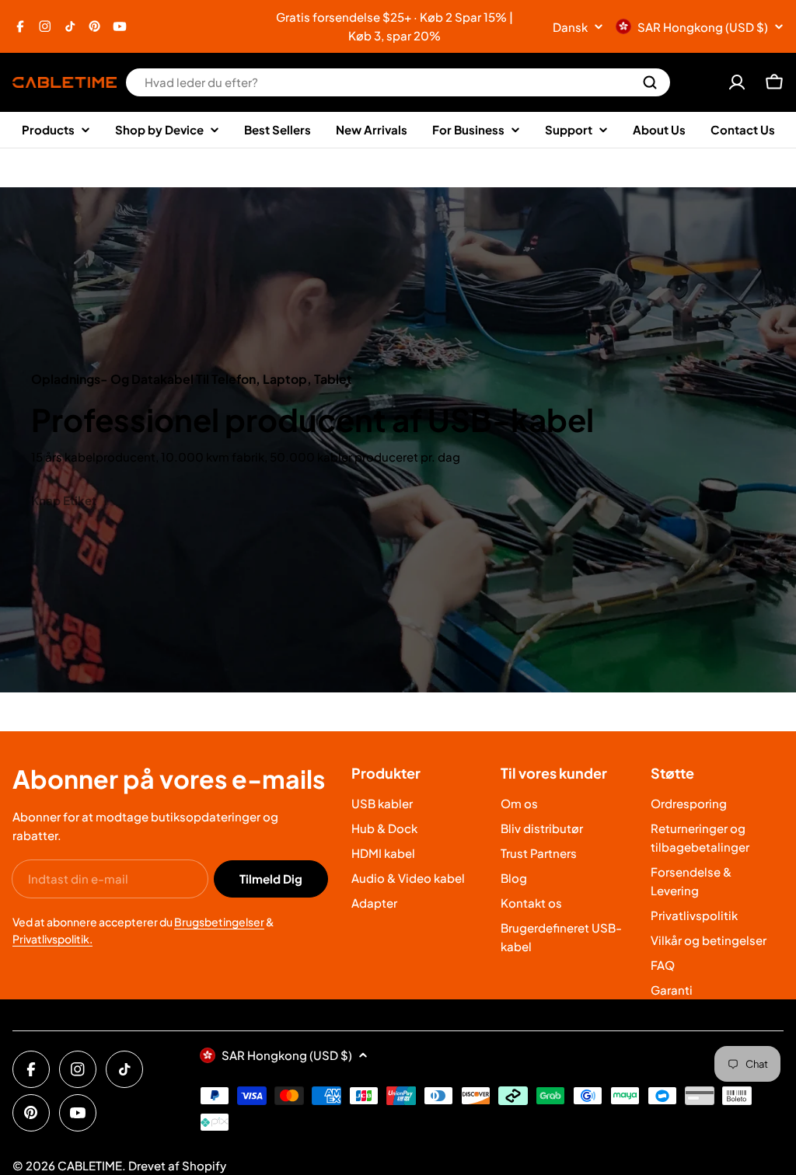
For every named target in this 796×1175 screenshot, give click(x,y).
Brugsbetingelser (219, 922)
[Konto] (737, 82)
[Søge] (650, 82)
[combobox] (398, 82)
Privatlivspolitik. (52, 939)
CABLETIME (90, 1165)
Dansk (570, 27)
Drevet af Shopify (177, 1165)
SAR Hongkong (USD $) (702, 26)
